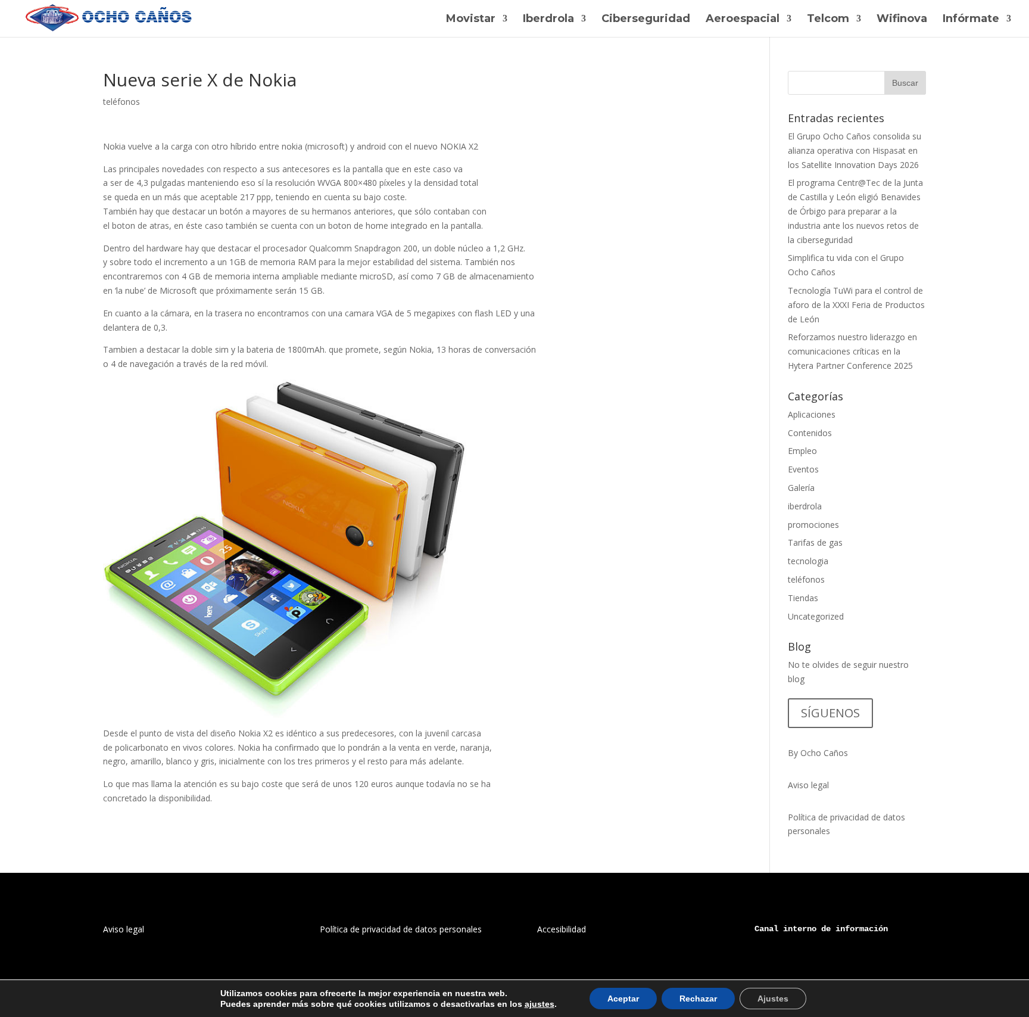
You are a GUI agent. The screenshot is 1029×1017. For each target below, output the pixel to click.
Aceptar (623, 998)
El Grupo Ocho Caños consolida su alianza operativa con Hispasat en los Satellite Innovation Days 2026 (854, 150)
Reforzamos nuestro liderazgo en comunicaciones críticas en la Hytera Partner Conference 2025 (852, 351)
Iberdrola (548, 19)
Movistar (470, 19)
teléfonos (121, 101)
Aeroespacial (742, 19)
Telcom (828, 19)
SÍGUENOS (830, 713)
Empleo (802, 450)
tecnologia (808, 561)
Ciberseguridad (645, 19)
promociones (813, 524)
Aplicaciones (811, 414)
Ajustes (772, 998)
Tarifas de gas (815, 542)
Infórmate (971, 19)
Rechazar (698, 998)
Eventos (803, 469)
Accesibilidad (561, 929)
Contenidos (810, 432)
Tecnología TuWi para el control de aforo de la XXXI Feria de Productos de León (856, 305)
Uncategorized (816, 616)
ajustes (539, 1004)
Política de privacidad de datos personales (401, 929)
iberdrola (805, 506)
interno (799, 929)
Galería (801, 487)
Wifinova (902, 19)
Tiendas (803, 598)
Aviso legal (808, 785)
